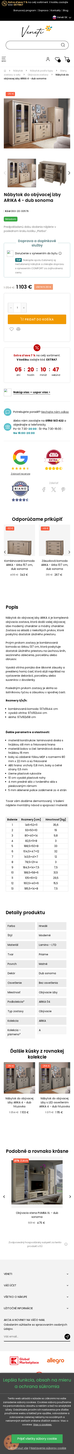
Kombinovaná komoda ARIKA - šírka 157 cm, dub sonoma (19, 565)
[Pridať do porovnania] (20, 329)
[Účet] (48, 59)
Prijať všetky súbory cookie (37, 1438)
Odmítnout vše (18, 1448)
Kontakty (56, 10)
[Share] (43, 489)
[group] (37, 1197)
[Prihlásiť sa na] (67, 1337)
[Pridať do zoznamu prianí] (12, 329)
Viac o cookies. (42, 1424)
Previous (5, 173)
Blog (65, 10)
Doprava (43, 10)
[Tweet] (53, 489)
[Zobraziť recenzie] (53, 460)
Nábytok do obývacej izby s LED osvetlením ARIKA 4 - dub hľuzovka (54, 1102)
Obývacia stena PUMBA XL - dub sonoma (37, 1215)
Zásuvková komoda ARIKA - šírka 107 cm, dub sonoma (54, 565)
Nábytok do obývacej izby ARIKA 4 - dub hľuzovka (19, 1102)
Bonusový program (24, 10)
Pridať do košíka (39, 319)
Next (69, 173)
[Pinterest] (63, 489)
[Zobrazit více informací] (59, 253)
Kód (7, 211)
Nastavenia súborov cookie (48, 1448)
